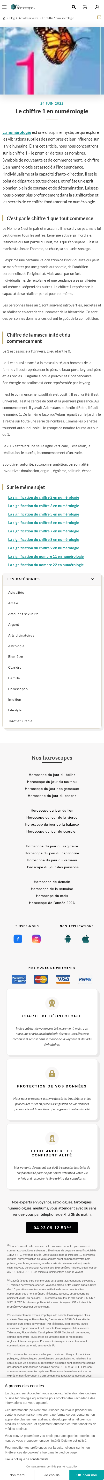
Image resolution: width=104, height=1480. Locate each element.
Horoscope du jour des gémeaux (52, 789)
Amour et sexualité (23, 614)
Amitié (13, 603)
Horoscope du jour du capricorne (52, 853)
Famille (14, 678)
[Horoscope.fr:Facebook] (18, 939)
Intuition (14, 699)
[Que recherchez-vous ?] (74, 7)
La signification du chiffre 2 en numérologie (43, 497)
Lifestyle (15, 710)
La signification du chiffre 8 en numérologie (43, 539)
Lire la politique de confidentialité (26, 1459)
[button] (85, 7)
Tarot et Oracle (20, 721)
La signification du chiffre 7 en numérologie (43, 531)
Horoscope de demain (52, 882)
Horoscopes (18, 689)
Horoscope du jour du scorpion (51, 831)
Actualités (16, 592)
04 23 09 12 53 (52, 1227)
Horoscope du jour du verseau (52, 860)
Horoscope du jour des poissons (52, 867)
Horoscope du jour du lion (52, 810)
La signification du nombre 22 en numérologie (46, 565)
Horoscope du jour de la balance (52, 824)
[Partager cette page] (99, 17)
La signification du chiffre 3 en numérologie (43, 505)
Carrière (15, 667)
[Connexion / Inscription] (97, 7)
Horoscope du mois (52, 896)
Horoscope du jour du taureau (52, 782)
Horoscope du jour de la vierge (52, 817)
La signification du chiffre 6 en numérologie (43, 522)
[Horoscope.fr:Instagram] (36, 939)
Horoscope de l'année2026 (52, 903)
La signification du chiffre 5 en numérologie (43, 514)
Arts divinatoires (21, 635)
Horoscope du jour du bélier (52, 775)
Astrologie (16, 646)
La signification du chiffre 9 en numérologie (43, 548)
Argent (13, 624)
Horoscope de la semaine (52, 889)
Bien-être (15, 657)
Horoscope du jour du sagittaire (52, 846)
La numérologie (16, 132)
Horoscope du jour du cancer (52, 796)
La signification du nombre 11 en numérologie (46, 556)
